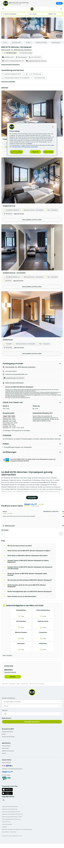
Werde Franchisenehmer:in (8, 750)
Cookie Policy (34, 147)
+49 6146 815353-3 (36, 57)
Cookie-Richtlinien (6, 821)
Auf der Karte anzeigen (26, 52)
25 (60, 36)
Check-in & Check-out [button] (13, 402)
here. (31, 143)
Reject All (35, 152)
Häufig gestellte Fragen (7, 731)
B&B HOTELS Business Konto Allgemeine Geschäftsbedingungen (17, 829)
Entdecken (13, 676)
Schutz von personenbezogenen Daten (11, 811)
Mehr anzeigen (32, 497)
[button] (30, 519)
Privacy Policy (26, 147)
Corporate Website (6, 745)
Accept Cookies (48, 152)
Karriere (4, 753)
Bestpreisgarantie (22, 57)
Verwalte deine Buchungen (8, 736)
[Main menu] (3, 9)
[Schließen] (1, 3)
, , (16, 50)
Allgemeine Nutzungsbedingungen (10, 806)
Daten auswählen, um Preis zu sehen (32, 219)
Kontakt (4, 734)
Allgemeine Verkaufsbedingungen (10, 809)
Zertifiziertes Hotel (9, 57)
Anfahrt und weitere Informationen (10, 64)
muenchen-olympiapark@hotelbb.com (14, 61)
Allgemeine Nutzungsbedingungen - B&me (12, 816)
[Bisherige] (3, 533)
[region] (32, 139)
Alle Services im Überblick (8, 81)
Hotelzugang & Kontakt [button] (13, 363)
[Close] (53, 127)
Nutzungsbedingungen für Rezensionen (11, 819)
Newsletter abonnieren (32, 722)
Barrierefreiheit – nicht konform (9, 832)
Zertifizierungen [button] (9, 452)
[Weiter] (61, 533)
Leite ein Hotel (5, 748)
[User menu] (61, 9)
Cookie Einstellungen (7, 824)
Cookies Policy (17, 147)
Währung (4, 710)
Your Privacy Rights (16, 152)
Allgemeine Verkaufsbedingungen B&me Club (12, 814)
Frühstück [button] (7, 435)
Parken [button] (6, 444)
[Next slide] (61, 114)
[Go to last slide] (3, 114)
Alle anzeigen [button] (5, 530)
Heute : (9, 416)
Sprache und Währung (8, 698)
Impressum (4, 826)
